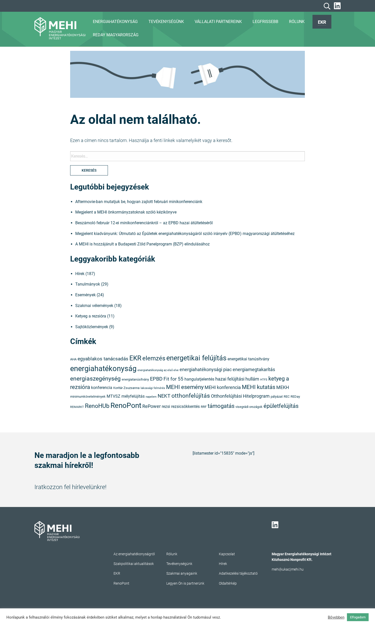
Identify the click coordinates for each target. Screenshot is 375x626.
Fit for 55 (173, 379)
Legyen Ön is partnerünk (185, 583)
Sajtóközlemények (91, 326)
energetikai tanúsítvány (248, 359)
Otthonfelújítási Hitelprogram (240, 396)
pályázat (277, 396)
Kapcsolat (227, 554)
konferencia (101, 387)
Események (85, 294)
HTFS (263, 379)
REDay (295, 396)
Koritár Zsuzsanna (126, 388)
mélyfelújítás (133, 396)
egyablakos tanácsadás (103, 359)
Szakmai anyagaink (181, 573)
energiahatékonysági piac (206, 369)
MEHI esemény (185, 387)
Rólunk (171, 554)
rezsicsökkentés (185, 406)
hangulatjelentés (199, 379)
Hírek (79, 273)
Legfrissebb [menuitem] (265, 21)
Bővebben (336, 617)
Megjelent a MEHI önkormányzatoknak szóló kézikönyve (126, 212)
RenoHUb (97, 406)
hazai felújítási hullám (237, 379)
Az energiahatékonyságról (134, 554)
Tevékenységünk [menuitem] (166, 21)
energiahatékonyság (103, 368)
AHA (73, 359)
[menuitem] (322, 21)
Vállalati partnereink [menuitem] (218, 21)
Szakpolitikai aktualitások (134, 564)
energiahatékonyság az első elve (158, 370)
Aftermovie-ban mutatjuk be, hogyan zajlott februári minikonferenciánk (138, 201)
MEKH (282, 387)
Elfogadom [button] (358, 617)
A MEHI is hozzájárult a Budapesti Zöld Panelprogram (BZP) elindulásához (142, 244)
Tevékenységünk (179, 564)
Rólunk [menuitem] (297, 21)
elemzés (153, 358)
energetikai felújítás (196, 358)
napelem (151, 396)
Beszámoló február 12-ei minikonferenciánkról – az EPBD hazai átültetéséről (144, 222)
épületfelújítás (281, 406)
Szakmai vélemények (94, 305)
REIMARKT (77, 407)
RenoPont (125, 405)
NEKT (164, 396)
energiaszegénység (95, 378)
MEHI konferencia (223, 387)
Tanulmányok (87, 284)
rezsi (166, 406)
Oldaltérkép (228, 583)
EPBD (156, 379)
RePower (151, 406)
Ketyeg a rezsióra (90, 316)
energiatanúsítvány (135, 379)
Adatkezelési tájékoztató (238, 573)
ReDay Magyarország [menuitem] (116, 34)
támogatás (221, 406)
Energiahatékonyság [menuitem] (115, 21)
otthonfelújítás (190, 395)
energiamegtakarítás (254, 369)
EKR (322, 22)
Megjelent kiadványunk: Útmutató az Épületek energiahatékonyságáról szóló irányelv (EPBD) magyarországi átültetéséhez (185, 233)
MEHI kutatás (258, 387)
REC (287, 396)
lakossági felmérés (153, 388)
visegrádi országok (248, 407)
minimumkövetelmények (88, 396)
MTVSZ (113, 396)
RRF (204, 407)
